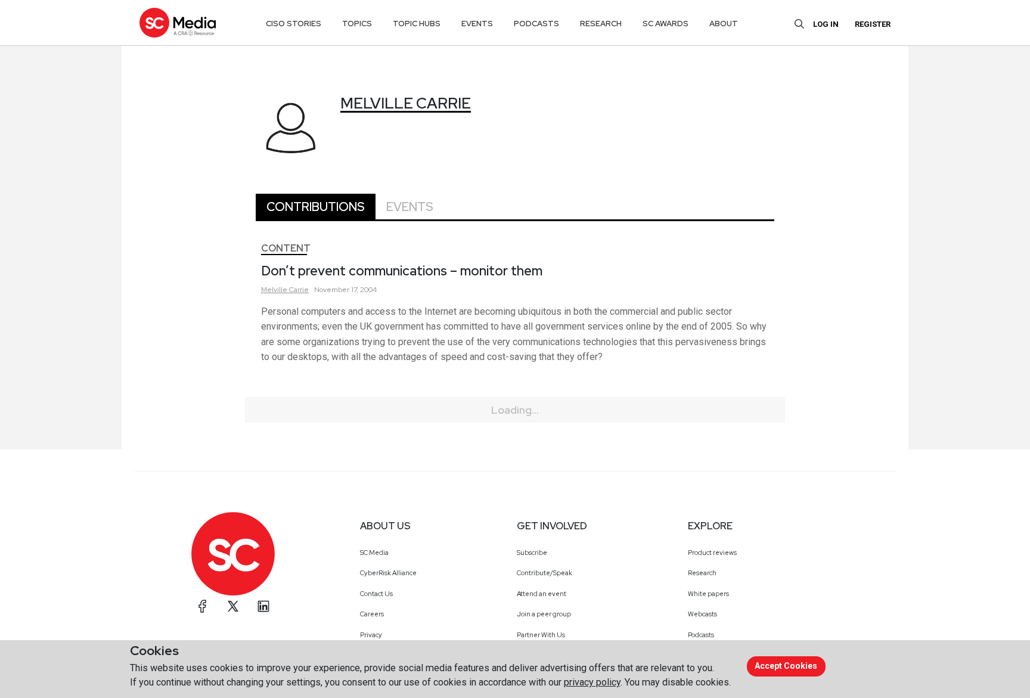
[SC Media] (177, 22)
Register (873, 24)
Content (286, 248)
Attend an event (541, 594)
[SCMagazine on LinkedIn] (263, 606)
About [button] (723, 23)
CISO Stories (293, 23)
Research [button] (601, 23)
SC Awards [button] (665, 23)
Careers (372, 614)
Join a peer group (544, 614)
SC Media (374, 552)
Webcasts (702, 614)
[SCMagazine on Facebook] (203, 606)
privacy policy (592, 682)
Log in (826, 24)
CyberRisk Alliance (388, 573)
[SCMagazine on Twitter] (233, 606)
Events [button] (477, 23)
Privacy (371, 635)
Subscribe (532, 552)
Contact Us (376, 594)
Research (702, 573)
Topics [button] (357, 23)
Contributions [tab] (315, 207)
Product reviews (712, 552)
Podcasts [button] (536, 23)
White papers (708, 594)
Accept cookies (786, 666)
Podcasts (701, 635)
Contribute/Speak (544, 573)
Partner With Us (541, 635)
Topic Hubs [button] (416, 23)
